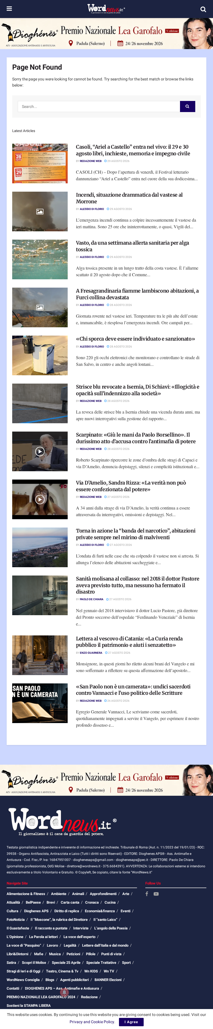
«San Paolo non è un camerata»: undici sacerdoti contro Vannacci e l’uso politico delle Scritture (133, 689)
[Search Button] (203, 9)
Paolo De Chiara (91, 599)
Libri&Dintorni (17, 954)
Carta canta (70, 902)
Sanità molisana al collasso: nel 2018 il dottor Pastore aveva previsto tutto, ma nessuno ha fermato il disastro (137, 585)
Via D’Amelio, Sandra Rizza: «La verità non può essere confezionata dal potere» (131, 486)
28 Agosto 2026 (120, 305)
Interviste (80, 928)
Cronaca (92, 902)
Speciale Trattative (101, 962)
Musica (55, 954)
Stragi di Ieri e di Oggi (23, 971)
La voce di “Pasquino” (24, 945)
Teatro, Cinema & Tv (62, 971)
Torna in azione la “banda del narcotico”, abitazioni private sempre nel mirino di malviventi (135, 534)
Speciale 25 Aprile (66, 962)
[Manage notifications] (64, 992)
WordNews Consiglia (23, 979)
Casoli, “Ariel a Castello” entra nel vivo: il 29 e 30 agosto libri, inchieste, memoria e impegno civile (133, 150)
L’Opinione (15, 936)
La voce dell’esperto (79, 936)
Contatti (13, 988)
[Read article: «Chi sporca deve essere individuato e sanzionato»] (40, 355)
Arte (125, 893)
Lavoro (52, 945)
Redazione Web (91, 161)
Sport (126, 962)
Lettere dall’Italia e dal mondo (105, 945)
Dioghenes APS (36, 911)
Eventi (125, 911)
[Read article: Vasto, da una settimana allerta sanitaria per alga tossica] (40, 259)
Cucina (110, 902)
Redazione (89, 997)
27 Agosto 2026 (118, 497)
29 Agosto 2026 (118, 161)
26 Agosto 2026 (118, 701)
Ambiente (58, 893)
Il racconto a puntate (51, 928)
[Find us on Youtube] (156, 894)
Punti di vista (111, 954)
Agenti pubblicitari (74, 979)
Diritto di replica (66, 911)
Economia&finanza (100, 911)
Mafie (38, 954)
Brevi (51, 902)
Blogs (49, 979)
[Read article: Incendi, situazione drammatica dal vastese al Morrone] (40, 211)
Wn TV (109, 971)
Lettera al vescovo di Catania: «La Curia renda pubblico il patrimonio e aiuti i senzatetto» (129, 641)
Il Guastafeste (18, 928)
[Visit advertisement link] (106, 33)
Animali (78, 893)
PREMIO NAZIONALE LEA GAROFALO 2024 (41, 997)
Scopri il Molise (34, 962)
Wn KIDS (91, 971)
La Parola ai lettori (43, 936)
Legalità (70, 945)
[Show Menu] (9, 9)
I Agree (131, 1022)
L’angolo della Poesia (111, 928)
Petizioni (73, 954)
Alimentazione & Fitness (26, 893)
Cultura (12, 911)
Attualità (13, 902)
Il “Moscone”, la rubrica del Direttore (59, 919)
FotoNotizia (16, 919)
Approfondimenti (103, 893)
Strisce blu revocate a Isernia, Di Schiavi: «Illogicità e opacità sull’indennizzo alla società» (137, 390)
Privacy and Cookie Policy (92, 1022)
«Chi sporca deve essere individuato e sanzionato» (135, 339)
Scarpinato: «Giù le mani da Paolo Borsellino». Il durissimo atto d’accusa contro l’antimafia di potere (136, 438)
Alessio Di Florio (92, 209)
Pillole (90, 954)
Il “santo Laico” (105, 919)
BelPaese (33, 902)
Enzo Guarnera (91, 653)
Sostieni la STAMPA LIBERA (29, 1005)
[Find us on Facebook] (146, 894)
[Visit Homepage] (106, 9)
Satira (11, 962)
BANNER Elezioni (108, 979)
